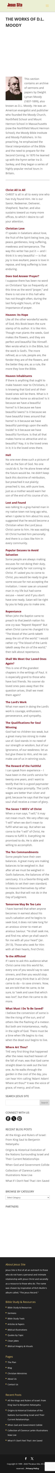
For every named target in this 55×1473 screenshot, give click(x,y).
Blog (10, 1367)
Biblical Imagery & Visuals (20, 1346)
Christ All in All (15, 190)
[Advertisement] (27, 52)
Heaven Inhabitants (19, 376)
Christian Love (15, 228)
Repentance (13, 611)
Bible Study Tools (16, 1318)
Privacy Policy (32, 1468)
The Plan (12, 1362)
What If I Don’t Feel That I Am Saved (27, 1181)
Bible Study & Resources (20, 1307)
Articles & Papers (16, 1324)
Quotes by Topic (15, 1335)
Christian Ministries (17, 1373)
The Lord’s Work (16, 702)
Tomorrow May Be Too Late (23, 904)
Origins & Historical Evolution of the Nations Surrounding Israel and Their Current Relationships (27, 1154)
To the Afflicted (16, 956)
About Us (12, 1378)
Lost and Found (16, 502)
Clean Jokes (13, 1340)
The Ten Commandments (22, 852)
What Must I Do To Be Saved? (24, 1008)
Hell (8, 455)
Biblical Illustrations (17, 1329)
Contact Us (13, 1384)
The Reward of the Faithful (23, 766)
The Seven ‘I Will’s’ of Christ (24, 809)
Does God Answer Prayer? (22, 276)
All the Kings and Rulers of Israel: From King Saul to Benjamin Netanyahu (26, 1139)
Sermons (12, 1313)
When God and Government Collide (27, 1164)
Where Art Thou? (17, 1047)
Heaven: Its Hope (17, 315)
